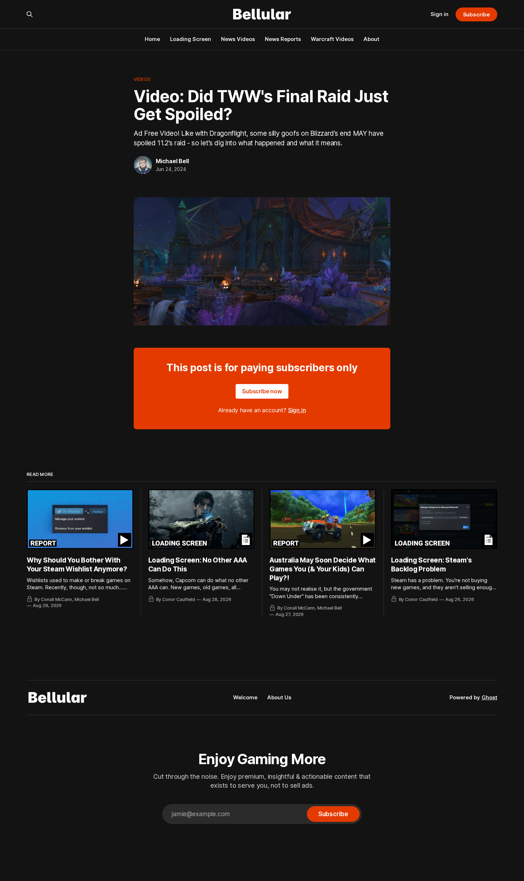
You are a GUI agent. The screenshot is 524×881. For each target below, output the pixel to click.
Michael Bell (172, 161)
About (371, 39)
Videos (142, 79)
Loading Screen (190, 39)
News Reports (283, 39)
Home (152, 39)
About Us (279, 697)
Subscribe (476, 14)
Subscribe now (262, 391)
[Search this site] (29, 14)
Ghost (489, 697)
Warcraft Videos (332, 39)
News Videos (238, 39)
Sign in (439, 14)
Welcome (245, 697)
